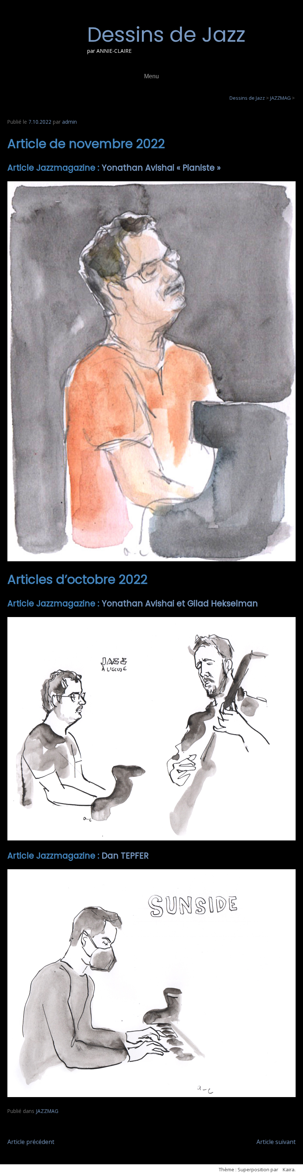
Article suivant (276, 1142)
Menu (151, 76)
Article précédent (30, 1142)
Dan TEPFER (125, 855)
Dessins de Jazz (166, 34)
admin (69, 121)
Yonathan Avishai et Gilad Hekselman (180, 603)
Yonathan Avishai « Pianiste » (161, 168)
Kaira (289, 1169)
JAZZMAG (47, 1110)
